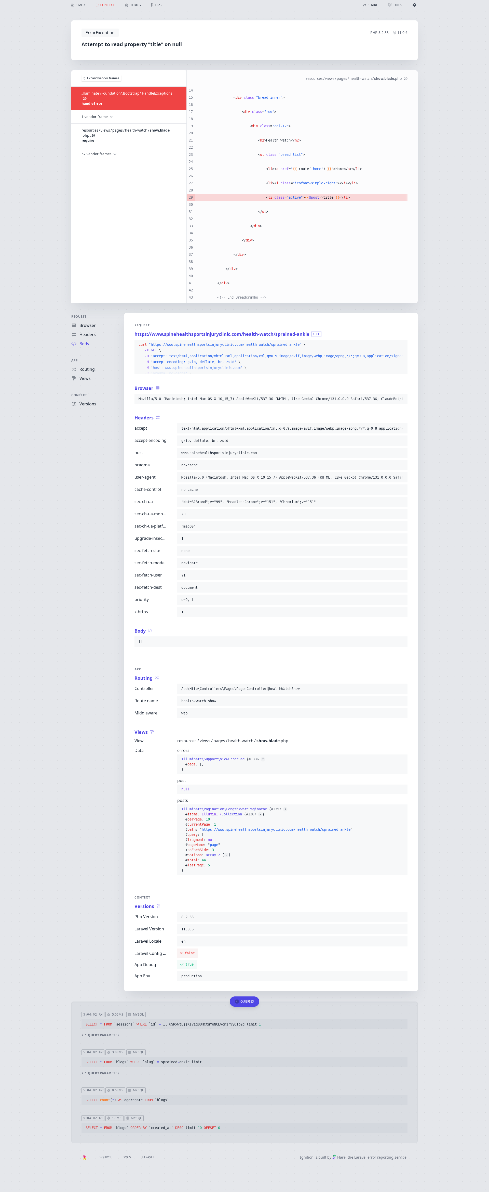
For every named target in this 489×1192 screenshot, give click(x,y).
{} (222, 764)
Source (106, 1157)
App (74, 360)
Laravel (148, 1157)
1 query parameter (102, 1035)
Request (78, 316)
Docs (127, 1157)
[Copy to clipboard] (401, 345)
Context (79, 395)
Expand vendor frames (103, 78)
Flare (341, 1157)
